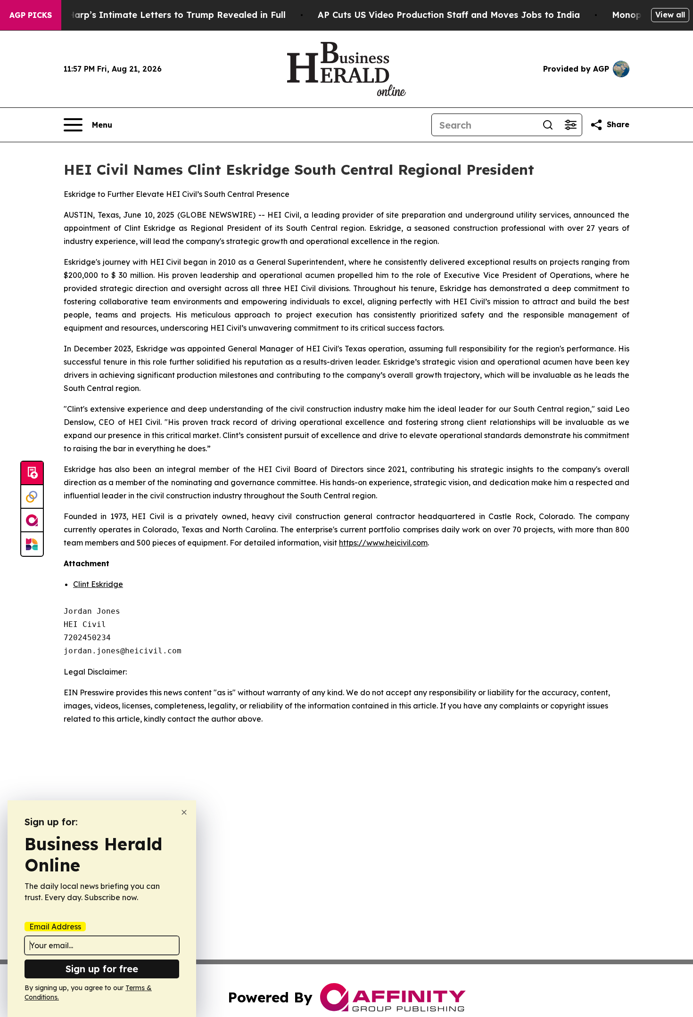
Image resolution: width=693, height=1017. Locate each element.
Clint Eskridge (98, 584)
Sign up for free (102, 969)
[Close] (184, 812)
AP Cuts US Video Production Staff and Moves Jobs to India (449, 14)
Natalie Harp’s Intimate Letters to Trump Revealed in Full (159, 14)
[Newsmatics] (32, 544)
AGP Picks (30, 15)
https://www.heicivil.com (383, 542)
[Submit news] (32, 473)
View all (670, 14)
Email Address (55, 926)
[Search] (547, 125)
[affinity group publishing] (32, 520)
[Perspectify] (32, 497)
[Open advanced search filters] (570, 125)
